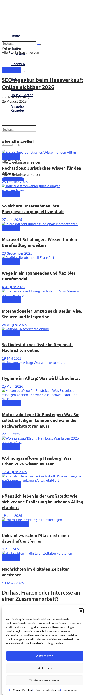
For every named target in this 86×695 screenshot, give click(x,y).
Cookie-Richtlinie (23, 690)
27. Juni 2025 (12, 219)
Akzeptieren (44, 656)
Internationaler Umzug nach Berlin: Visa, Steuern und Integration (42, 313)
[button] (81, 611)
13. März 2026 (13, 583)
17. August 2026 (14, 472)
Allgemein (11, 299)
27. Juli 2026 (11, 434)
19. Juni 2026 (12, 515)
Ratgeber (18, 110)
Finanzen (18, 63)
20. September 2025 (17, 253)
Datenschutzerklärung (48, 690)
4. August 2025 (13, 287)
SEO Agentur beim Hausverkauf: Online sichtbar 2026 (42, 83)
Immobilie (11, 70)
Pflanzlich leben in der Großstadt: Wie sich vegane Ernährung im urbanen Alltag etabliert (42, 501)
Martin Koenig (19, 97)
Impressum (70, 690)
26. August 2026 (14, 101)
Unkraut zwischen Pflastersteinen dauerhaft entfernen (35, 538)
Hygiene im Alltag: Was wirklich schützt (41, 378)
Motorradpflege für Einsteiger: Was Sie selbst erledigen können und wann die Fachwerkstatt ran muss (40, 420)
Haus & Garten (22, 94)
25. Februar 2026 (15, 182)
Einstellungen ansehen (45, 680)
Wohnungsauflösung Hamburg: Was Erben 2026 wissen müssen (37, 461)
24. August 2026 (14, 324)
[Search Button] (39, 44)
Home (15, 35)
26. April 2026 (12, 386)
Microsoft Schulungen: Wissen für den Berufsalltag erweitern (39, 242)
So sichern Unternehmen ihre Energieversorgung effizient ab (33, 208)
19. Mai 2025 (12, 358)
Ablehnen (45, 668)
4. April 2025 (11, 549)
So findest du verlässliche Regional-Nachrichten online (37, 347)
